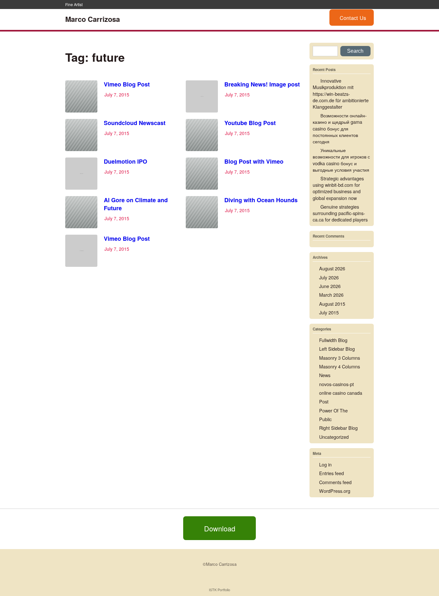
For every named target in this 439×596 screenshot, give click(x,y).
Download (219, 528)
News (324, 375)
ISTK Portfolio (219, 589)
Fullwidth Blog (333, 340)
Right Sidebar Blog (338, 427)
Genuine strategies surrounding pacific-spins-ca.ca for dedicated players (340, 213)
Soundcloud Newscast (135, 123)
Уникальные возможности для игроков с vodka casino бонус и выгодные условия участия (341, 160)
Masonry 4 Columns (339, 366)
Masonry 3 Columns (339, 357)
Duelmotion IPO (125, 161)
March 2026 (331, 294)
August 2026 (332, 268)
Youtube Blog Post (250, 123)
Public (325, 419)
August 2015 (332, 303)
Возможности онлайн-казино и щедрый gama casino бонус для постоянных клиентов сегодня (340, 128)
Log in (325, 464)
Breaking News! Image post (262, 84)
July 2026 (329, 277)
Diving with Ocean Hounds (261, 200)
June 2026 (330, 286)
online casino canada (340, 392)
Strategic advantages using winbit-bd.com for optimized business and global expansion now (338, 188)
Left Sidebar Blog (337, 348)
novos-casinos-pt (336, 384)
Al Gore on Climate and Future (136, 204)
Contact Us (353, 18)
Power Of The (333, 410)
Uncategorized (334, 436)
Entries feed (331, 473)
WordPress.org (334, 490)
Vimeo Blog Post (127, 84)
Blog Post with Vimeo (253, 161)
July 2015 (329, 312)
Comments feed (335, 482)
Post (323, 401)
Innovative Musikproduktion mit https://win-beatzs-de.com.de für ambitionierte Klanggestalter (341, 93)
